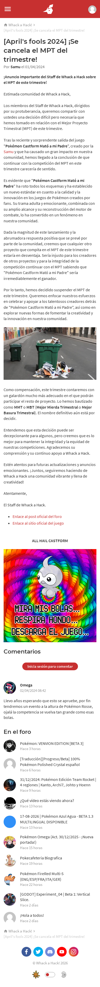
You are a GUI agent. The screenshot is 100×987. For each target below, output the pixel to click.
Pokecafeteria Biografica (41, 860)
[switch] (50, 974)
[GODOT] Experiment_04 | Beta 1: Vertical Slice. (55, 899)
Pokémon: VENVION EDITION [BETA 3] (52, 746)
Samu (16, 66)
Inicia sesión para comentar (50, 666)
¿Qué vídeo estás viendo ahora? (47, 803)
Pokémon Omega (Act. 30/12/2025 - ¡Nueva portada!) (56, 842)
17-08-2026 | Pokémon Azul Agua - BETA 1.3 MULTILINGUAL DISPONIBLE (56, 822)
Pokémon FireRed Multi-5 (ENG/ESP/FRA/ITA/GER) (42, 879)
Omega (26, 685)
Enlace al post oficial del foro (37, 516)
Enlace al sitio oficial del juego (38, 523)
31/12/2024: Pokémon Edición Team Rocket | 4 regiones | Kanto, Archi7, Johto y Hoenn (58, 785)
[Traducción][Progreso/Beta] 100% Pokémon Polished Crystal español (50, 764)
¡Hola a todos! (32, 918)
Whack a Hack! (20, 24)
